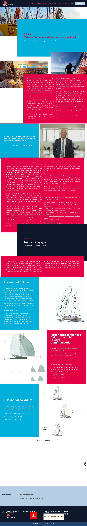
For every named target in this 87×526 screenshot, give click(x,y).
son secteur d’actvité (38, 88)
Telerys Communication (35, 78)
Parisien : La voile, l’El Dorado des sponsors (64, 202)
